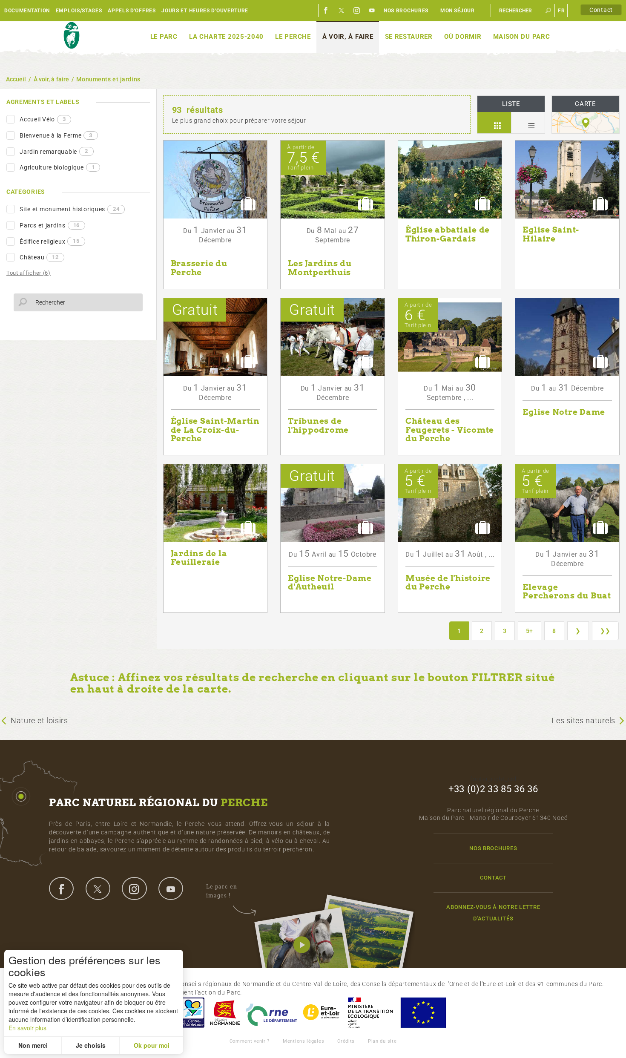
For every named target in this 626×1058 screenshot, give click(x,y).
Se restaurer (409, 36)
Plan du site (382, 1041)
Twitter (341, 10)
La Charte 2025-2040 (226, 36)
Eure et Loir (322, 1013)
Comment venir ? (250, 1041)
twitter (98, 888)
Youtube (372, 10)
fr (561, 11)
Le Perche (292, 36)
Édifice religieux (49, 241)
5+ (529, 630)
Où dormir (462, 36)
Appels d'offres (132, 11)
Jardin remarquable (54, 151)
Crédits (346, 1041)
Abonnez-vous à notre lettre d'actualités (493, 913)
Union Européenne (422, 1013)
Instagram (357, 10)
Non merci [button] (33, 1045)
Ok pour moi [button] (151, 1045)
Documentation (27, 11)
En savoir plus (27, 1028)
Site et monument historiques (69, 209)
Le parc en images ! (221, 890)
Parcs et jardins (50, 225)
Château (39, 257)
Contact (601, 9)
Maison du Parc (521, 36)
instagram (134, 888)
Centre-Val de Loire (192, 1013)
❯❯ (605, 630)
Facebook (326, 10)
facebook (61, 888)
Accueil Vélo (43, 119)
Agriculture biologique (57, 167)
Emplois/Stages (79, 11)
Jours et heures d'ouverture (204, 11)
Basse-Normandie (225, 1013)
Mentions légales (303, 1041)
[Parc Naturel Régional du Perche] (71, 35)
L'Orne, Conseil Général (271, 1013)
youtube (170, 888)
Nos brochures (406, 11)
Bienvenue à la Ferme (56, 135)
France (370, 1013)
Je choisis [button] (91, 1045)
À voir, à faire (347, 36)
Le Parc (164, 36)
